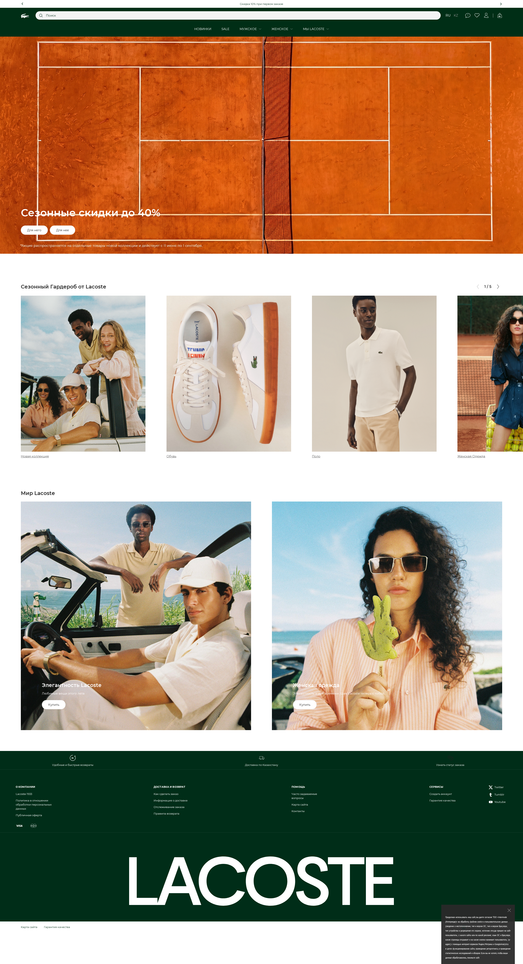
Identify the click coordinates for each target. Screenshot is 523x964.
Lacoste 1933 (24, 794)
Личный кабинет (486, 15)
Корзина (499, 15)
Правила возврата (166, 813)
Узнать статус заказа (450, 764)
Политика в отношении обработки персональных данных (34, 804)
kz (456, 15)
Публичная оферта (29, 815)
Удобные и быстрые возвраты (72, 764)
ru (448, 15)
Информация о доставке (171, 800)
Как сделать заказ (166, 794)
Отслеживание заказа (169, 807)
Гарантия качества (442, 800)
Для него (34, 230)
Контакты (298, 811)
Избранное (477, 15)
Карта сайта (300, 804)
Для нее (62, 230)
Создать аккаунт (440, 794)
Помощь (468, 15)
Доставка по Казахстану (261, 764)
